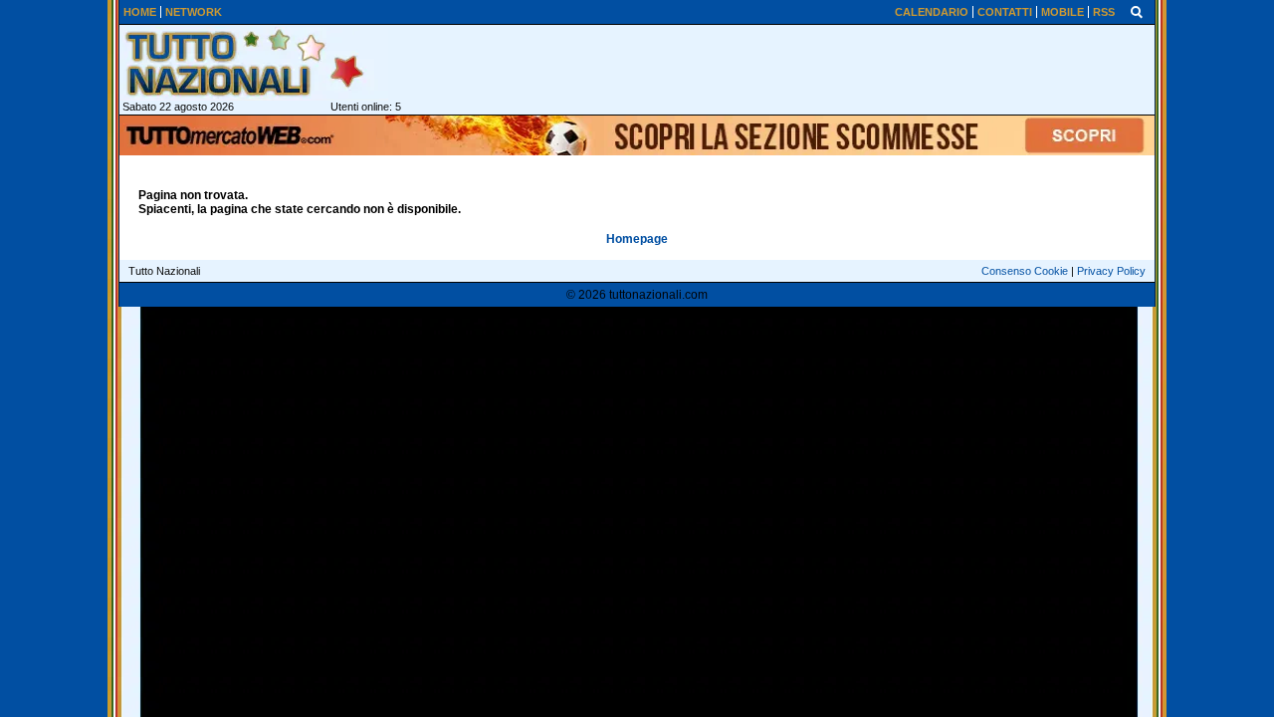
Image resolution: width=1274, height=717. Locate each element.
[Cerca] (1137, 11)
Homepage (637, 239)
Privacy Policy (1111, 271)
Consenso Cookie (1024, 271)
